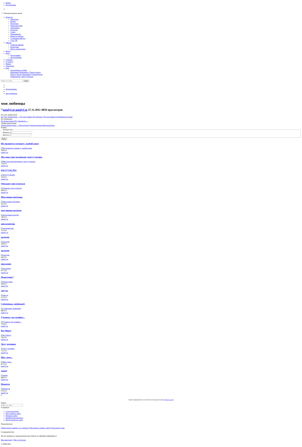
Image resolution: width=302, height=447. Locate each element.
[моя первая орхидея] (10, 215)
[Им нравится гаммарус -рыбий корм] (16, 148)
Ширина (6, 132)
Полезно (29, 77)
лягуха (4, 290)
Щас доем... (7, 357)
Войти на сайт (169, 400)
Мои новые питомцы (12, 197)
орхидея (5, 237)
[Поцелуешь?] (7, 282)
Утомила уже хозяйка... (13, 317)
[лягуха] (4, 295)
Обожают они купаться (13, 183)
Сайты (23, 77)
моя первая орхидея (11, 210)
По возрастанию (8, 121)
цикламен (6, 264)
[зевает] (4, 375)
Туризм (34, 74)
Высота (6, 135)
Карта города (35, 72)
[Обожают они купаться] (11, 188)
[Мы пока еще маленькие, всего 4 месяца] (18, 162)
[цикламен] (6, 268)
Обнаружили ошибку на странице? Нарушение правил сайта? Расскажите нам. (33, 428)
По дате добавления (10, 117)
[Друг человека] (8, 349)
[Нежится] (5, 389)
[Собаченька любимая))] (11, 309)
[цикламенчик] (7, 228)
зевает (4, 371)
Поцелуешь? (7, 277)
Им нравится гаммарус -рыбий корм (20, 143)
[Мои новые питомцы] (10, 202)
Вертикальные (49, 125)
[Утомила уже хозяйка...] (11, 322)
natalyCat (21, 109)
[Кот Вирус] (6, 335)
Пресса (13, 74)
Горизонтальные (36, 125)
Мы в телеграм (20, 440)
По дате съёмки (26, 117)
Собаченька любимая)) (13, 304)
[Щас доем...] (6, 362)
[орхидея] (5, 242)
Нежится (5, 384)
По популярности (51, 117)
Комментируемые (65, 117)
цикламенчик (8, 224)
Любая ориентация (10, 125)
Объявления (15, 77)
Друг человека (8, 344)
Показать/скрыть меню (13, 13)
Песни (19, 74)
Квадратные (24, 125)
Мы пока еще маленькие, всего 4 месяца (21, 157)
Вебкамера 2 (24, 72)
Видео (40, 74)
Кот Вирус (6, 330)
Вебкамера (14, 72)
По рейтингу (38, 117)
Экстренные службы (18, 70)
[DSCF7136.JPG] (8, 175)
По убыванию (21, 121)
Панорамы (26, 74)
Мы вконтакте (6, 440)
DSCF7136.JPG (9, 170)
